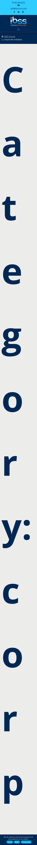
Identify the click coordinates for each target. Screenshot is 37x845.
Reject (17, 842)
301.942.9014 (19, 2)
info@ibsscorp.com (18, 8)
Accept (9, 842)
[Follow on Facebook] (14, 12)
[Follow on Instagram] (23, 12)
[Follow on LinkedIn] (18, 12)
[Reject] (35, 840)
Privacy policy (26, 842)
